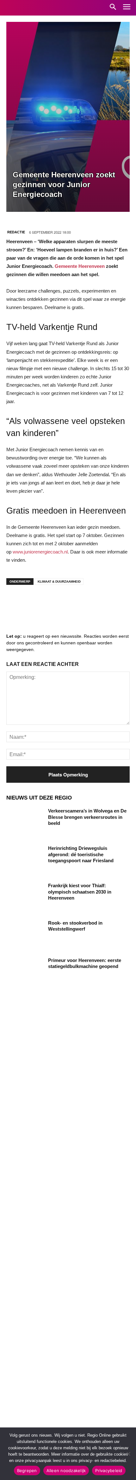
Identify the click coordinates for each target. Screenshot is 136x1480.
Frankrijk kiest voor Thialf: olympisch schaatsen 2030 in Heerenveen (79, 892)
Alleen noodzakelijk (66, 1470)
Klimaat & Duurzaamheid (59, 581)
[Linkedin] (34, 602)
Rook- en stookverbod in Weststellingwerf (75, 926)
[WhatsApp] (91, 602)
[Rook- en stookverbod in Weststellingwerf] (24, 933)
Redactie (16, 232)
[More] (111, 602)
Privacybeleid (108, 1470)
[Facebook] (15, 602)
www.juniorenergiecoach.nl (40, 551)
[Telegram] (53, 602)
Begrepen (27, 1470)
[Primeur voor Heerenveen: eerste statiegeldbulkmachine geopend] (24, 970)
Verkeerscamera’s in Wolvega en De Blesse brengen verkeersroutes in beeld (87, 817)
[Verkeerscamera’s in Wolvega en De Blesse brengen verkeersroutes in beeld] (24, 821)
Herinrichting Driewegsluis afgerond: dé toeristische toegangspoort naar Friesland (81, 854)
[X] (72, 602)
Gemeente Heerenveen (80, 266)
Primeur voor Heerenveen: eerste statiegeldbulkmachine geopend (84, 963)
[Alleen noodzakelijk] (128, 1454)
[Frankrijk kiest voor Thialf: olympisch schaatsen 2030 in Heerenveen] (24, 895)
